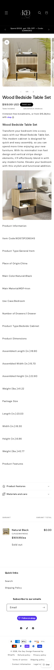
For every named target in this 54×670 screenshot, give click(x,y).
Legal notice (39, 664)
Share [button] (8, 503)
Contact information (21, 664)
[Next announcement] (49, 29)
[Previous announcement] (5, 29)
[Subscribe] (43, 607)
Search (9, 581)
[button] (6, 12)
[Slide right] (33, 92)
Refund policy (24, 655)
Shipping (19, 109)
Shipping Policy (13, 587)
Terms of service (20, 659)
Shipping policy (38, 659)
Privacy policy (39, 655)
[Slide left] (21, 92)
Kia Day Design (25, 651)
